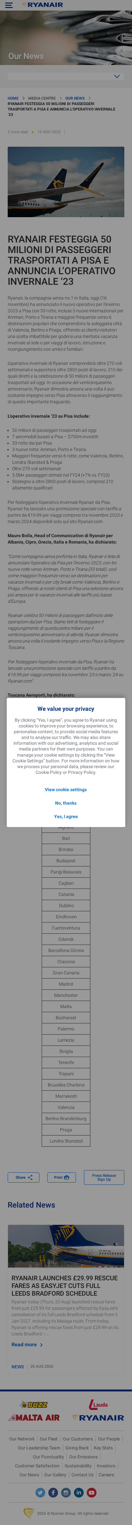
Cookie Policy (49, 772)
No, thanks (66, 803)
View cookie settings (66, 789)
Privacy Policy (81, 772)
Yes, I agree (66, 816)
